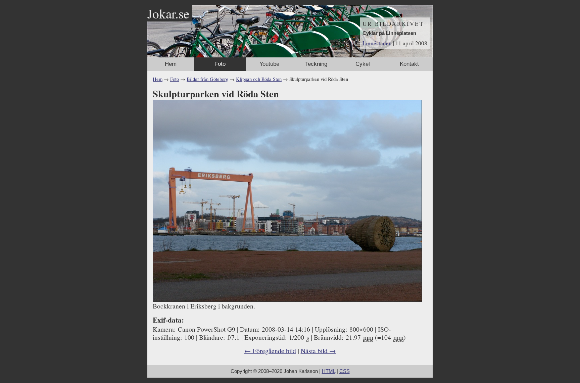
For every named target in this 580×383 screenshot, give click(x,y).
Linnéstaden (377, 43)
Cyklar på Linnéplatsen (389, 33)
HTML (328, 371)
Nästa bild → (318, 350)
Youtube (269, 64)
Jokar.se (168, 13)
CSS (344, 371)
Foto (220, 64)
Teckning (316, 64)
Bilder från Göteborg (207, 79)
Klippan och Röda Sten (259, 79)
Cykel (362, 64)
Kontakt (409, 64)
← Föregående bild (270, 350)
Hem (171, 64)
